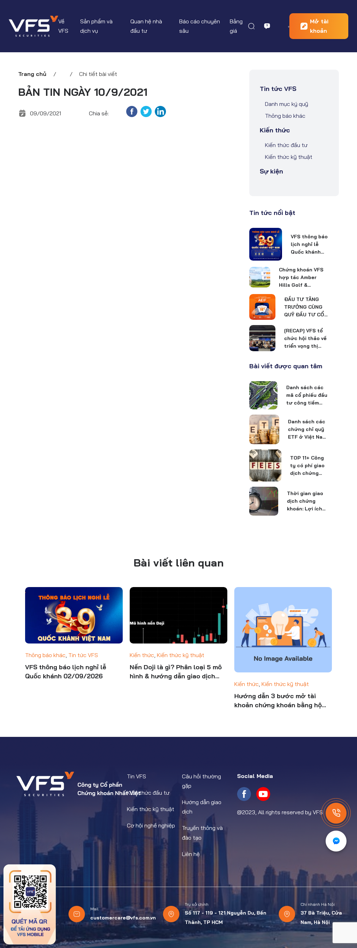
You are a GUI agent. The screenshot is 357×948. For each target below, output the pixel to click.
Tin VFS (136, 776)
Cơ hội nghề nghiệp (151, 825)
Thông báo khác (285, 115)
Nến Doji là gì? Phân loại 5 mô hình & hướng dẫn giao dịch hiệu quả (176, 672)
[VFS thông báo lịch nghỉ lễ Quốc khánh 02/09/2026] (265, 244)
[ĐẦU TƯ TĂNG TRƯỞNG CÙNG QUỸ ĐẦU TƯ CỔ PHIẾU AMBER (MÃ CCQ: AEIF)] (262, 307)
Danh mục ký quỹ (286, 103)
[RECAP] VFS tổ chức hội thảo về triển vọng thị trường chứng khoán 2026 (305, 338)
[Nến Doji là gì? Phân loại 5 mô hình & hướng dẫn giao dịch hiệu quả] (178, 615)
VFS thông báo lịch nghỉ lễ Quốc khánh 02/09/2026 (309, 244)
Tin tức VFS (278, 89)
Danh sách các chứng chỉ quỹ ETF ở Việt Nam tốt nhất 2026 (307, 429)
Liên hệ (191, 853)
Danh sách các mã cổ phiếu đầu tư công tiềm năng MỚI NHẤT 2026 (306, 395)
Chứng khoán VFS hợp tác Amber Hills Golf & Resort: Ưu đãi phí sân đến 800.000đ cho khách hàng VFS (302, 278)
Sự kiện (271, 171)
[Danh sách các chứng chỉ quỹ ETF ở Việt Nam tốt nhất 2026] (264, 430)
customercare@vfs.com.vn (123, 918)
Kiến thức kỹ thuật (288, 156)
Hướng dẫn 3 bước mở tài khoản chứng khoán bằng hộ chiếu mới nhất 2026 (278, 701)
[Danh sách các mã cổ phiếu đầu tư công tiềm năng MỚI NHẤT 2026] (263, 395)
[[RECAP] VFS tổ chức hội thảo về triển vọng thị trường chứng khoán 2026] (262, 338)
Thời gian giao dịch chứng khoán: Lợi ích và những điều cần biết (305, 501)
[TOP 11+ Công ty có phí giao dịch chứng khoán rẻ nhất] (265, 465)
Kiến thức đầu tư (286, 144)
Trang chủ (32, 73)
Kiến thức (275, 130)
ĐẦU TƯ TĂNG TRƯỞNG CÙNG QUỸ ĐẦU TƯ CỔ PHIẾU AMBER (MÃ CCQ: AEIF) (304, 307)
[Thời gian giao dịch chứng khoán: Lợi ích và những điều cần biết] (263, 501)
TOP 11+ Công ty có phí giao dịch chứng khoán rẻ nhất (307, 466)
